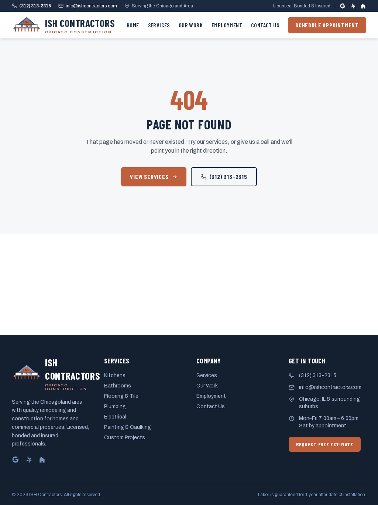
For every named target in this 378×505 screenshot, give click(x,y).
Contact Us (265, 24)
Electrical (115, 417)
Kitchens (115, 375)
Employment (227, 24)
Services (159, 24)
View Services (149, 176)
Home (133, 24)
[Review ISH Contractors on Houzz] (363, 6)
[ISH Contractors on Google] (343, 6)
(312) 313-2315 (35, 6)
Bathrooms (117, 386)
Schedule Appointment (327, 24)
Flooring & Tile (121, 396)
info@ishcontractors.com (91, 6)
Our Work (191, 24)
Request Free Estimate (324, 444)
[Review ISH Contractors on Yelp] (353, 6)
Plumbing (115, 406)
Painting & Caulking (127, 427)
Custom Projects (124, 437)
